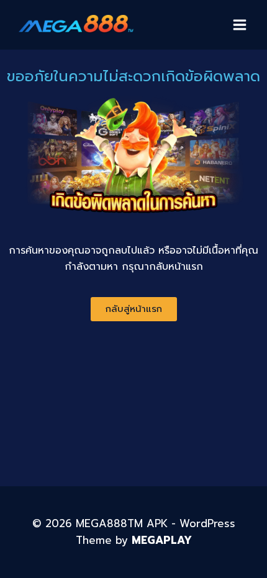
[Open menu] (239, 24)
